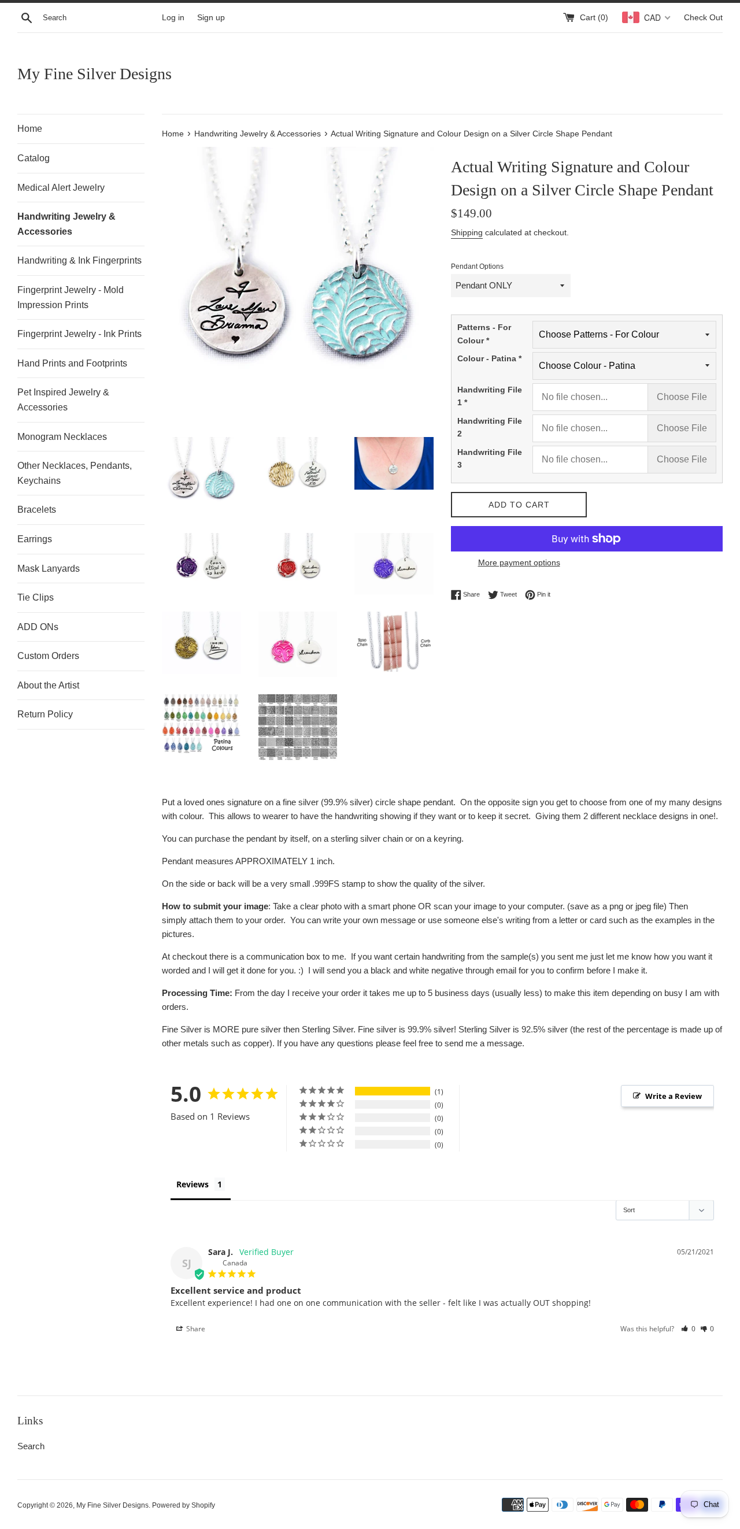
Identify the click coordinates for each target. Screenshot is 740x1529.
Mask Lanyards (48, 568)
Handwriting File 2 (489, 427)
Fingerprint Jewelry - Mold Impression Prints (70, 297)
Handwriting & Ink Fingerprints (79, 260)
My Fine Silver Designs (94, 74)
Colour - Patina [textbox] (489, 358)
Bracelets (36, 509)
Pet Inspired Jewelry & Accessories (63, 399)
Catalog (33, 158)
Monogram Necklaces (62, 437)
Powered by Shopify (183, 1505)
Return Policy (45, 714)
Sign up (211, 17)
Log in (173, 17)
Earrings (34, 539)
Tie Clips (35, 597)
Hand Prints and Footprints (72, 363)
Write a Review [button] (673, 1096)
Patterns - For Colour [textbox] (484, 334)
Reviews (192, 1184)
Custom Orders (48, 656)
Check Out (703, 17)
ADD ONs (37, 627)
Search (31, 1446)
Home (29, 129)
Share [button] (194, 1329)
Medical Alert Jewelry (61, 187)
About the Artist (48, 685)
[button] (688, 1329)
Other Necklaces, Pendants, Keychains (74, 473)
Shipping (467, 232)
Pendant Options (477, 266)
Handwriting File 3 (489, 458)
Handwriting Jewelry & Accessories (66, 224)
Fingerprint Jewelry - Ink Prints (79, 334)
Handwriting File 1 (489, 396)
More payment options (519, 562)
